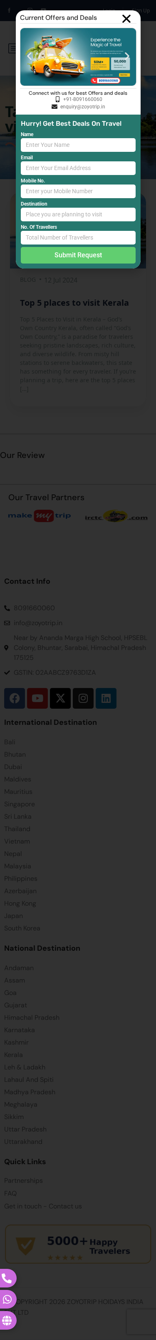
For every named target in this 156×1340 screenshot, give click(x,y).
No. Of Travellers (39, 227)
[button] (126, 18)
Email (27, 158)
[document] (78, 670)
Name (27, 134)
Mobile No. (33, 181)
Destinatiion (34, 204)
